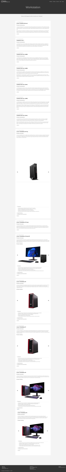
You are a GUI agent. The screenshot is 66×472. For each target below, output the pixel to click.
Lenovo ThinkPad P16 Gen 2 (22, 23)
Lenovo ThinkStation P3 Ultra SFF (23, 236)
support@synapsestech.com (62, 467)
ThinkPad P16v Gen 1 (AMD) (22, 98)
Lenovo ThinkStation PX (22, 412)
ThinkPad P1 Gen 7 (20, 40)
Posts (60, 1)
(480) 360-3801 (32, 468)
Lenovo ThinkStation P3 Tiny (22, 131)
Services (57, 1)
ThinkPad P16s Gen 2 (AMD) (22, 68)
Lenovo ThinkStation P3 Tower (22, 222)
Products (54, 1)
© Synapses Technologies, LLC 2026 (6, 470)
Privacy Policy (3, 467)
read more (18, 275)
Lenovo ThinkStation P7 (21, 327)
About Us (3, 466)
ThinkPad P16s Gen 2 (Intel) (21, 84)
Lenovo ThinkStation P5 (21, 281)
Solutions (50, 1)
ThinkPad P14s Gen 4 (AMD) (22, 54)
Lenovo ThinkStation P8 (21, 372)
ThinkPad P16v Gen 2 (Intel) (21, 115)
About (63, 1)
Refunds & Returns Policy (5, 468)
